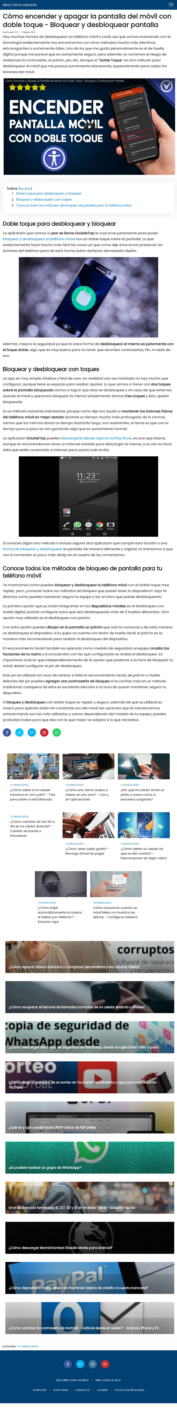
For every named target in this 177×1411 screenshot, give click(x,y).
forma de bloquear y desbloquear (32, 549)
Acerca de (39, 1390)
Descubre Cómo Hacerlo (72, 1380)
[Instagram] (92, 1364)
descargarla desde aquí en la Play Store (96, 438)
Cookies (102, 1390)
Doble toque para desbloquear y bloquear (48, 193)
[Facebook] (68, 1364)
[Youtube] (105, 1364)
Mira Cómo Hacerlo (20, 4)
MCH (16, 32)
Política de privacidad (129, 1390)
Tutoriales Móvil (28, 1346)
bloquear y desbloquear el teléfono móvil (39, 239)
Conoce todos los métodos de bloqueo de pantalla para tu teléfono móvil (73, 205)
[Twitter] (80, 1364)
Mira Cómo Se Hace (108, 1380)
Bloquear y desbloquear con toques (44, 199)
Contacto (83, 1390)
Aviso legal (60, 1390)
